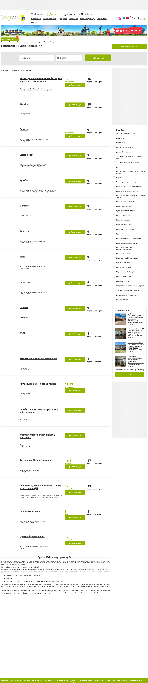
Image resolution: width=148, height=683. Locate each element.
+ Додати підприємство (129, 46)
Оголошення (36, 19)
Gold (22, 256)
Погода (34, 22)
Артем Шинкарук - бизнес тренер (38, 383)
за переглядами (26, 70)
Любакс (24, 307)
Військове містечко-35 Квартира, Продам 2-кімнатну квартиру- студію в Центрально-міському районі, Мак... (136, 332)
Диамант (25, 205)
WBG (22, 333)
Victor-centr (26, 154)
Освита (24, 129)
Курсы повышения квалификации (38, 358)
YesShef (24, 103)
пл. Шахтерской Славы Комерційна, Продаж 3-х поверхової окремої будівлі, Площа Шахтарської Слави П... (136, 346)
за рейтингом (15, 70)
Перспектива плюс (30, 511)
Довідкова (63, 19)
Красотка (25, 231)
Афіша (71, 14)
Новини (38, 14)
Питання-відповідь (87, 19)
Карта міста (73, 19)
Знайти (99, 58)
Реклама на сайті (49, 19)
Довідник (55, 14)
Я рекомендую (76, 85)
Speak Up (25, 282)
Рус (133, 18)
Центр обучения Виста (32, 536)
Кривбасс (25, 180)
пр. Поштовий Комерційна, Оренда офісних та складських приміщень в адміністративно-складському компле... (136, 318)
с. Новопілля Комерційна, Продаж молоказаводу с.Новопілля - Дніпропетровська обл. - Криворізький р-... (136, 360)
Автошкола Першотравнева (35, 460)
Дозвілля (87, 14)
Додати (129, 374)
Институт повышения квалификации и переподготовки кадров (41, 80)
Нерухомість (102, 19)
